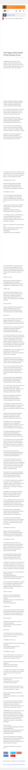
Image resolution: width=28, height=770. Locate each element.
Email (23, 57)
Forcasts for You (11, 15)
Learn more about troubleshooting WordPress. (14, 764)
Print (19, 57)
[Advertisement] (14, 35)
